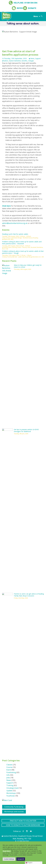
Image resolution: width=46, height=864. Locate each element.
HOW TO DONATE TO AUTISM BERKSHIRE (23, 825)
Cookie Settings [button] (9, 859)
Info (8, 775)
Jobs (8, 777)
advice (6, 61)
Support (38, 58)
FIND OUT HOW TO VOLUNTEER (23, 821)
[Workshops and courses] (3, 811)
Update (9, 790)
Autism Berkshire (15, 61)
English (29, 862)
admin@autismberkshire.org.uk (14, 223)
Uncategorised (12, 788)
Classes (9, 764)
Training (9, 785)
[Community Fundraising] (3, 806)
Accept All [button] (21, 859)
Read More (7, 851)
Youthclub (10, 796)
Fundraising (11, 772)
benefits (24, 61)
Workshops (11, 793)
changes (31, 61)
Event (8, 770)
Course (9, 767)
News (32, 58)
